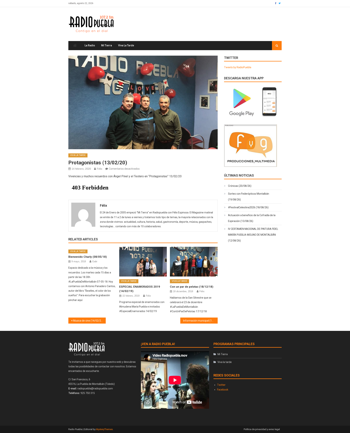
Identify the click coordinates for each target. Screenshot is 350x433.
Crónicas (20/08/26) (239, 185)
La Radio (90, 45)
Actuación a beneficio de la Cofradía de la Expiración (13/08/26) (251, 218)
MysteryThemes (104, 429)
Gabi (94, 261)
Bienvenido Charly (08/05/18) (87, 256)
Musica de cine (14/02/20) (88, 320)
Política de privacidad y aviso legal (262, 429)
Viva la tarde (126, 45)
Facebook (222, 389)
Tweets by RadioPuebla (237, 67)
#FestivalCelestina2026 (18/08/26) (248, 207)
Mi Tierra (106, 45)
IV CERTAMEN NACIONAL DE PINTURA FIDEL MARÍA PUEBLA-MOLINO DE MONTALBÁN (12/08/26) (253, 234)
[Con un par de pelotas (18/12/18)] (194, 262)
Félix (99, 168)
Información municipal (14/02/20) (200, 320)
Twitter (221, 384)
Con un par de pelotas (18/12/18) (191, 286)
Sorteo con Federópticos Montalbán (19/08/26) (248, 196)
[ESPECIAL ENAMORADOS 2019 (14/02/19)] (143, 262)
